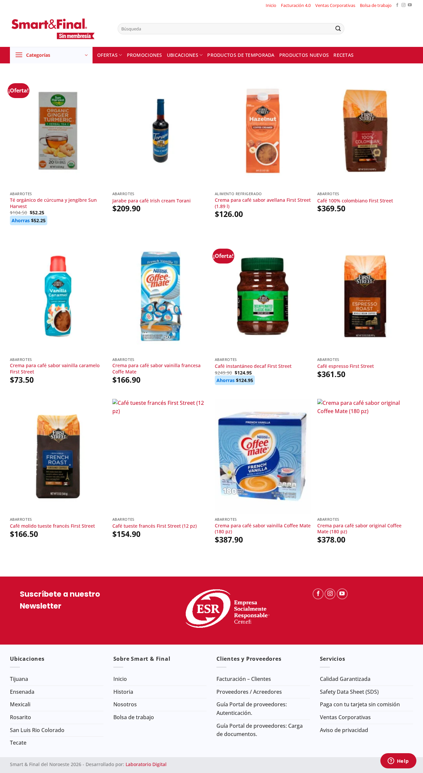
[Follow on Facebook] (397, 5)
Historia (123, 691)
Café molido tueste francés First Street (52, 526)
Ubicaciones (182, 55)
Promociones (144, 55)
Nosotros (125, 704)
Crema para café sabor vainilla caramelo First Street (54, 369)
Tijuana (19, 679)
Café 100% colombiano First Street (355, 201)
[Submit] (338, 28)
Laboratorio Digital (146, 764)
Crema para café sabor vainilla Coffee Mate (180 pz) (263, 529)
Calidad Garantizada (345, 679)
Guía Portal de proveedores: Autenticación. (251, 709)
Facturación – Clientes (243, 679)
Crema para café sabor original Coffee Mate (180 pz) (359, 529)
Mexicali (20, 704)
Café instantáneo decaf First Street (253, 366)
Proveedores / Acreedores (249, 691)
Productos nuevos (304, 55)
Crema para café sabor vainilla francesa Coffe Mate (156, 369)
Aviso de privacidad (344, 730)
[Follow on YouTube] (410, 5)
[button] (51, 55)
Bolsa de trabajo (376, 5)
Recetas (343, 55)
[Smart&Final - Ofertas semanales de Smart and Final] (59, 29)
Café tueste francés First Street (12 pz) (154, 526)
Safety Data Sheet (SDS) (349, 691)
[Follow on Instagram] (403, 5)
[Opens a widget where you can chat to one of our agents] (398, 761)
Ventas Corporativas (335, 5)
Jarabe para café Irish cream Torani (151, 201)
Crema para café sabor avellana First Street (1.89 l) (263, 203)
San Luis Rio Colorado (37, 730)
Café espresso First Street (345, 366)
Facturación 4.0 (296, 5)
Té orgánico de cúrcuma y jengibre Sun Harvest (53, 203)
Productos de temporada (240, 55)
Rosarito (20, 717)
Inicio (271, 5)
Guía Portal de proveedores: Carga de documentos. (259, 730)
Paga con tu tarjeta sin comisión (360, 704)
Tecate (18, 742)
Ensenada (22, 691)
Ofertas (107, 55)
